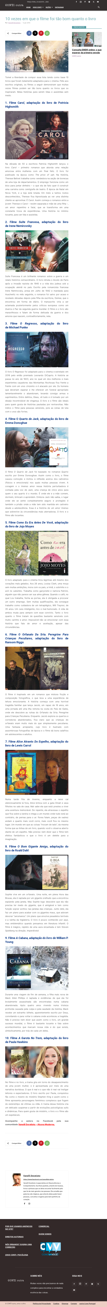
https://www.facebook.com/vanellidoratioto (38, 1179)
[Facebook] (76, 2)
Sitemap (65, 1303)
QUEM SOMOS (45, 1234)
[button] (99, 7)
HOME (28, 7)
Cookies (56, 1303)
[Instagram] (81, 2)
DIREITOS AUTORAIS (14, 1236)
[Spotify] (89, 2)
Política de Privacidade (42, 1303)
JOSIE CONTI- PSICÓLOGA (16, 1255)
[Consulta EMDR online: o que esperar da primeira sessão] (87, 33)
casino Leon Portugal (87, 1303)
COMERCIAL (44, 1226)
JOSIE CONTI (37, 7)
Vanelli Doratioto (14, 23)
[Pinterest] (85, 2)
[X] (94, 2)
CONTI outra (76, 56)
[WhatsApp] (47, 33)
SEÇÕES (48, 7)
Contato (74, 1303)
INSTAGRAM (59, 7)
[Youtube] (98, 2)
